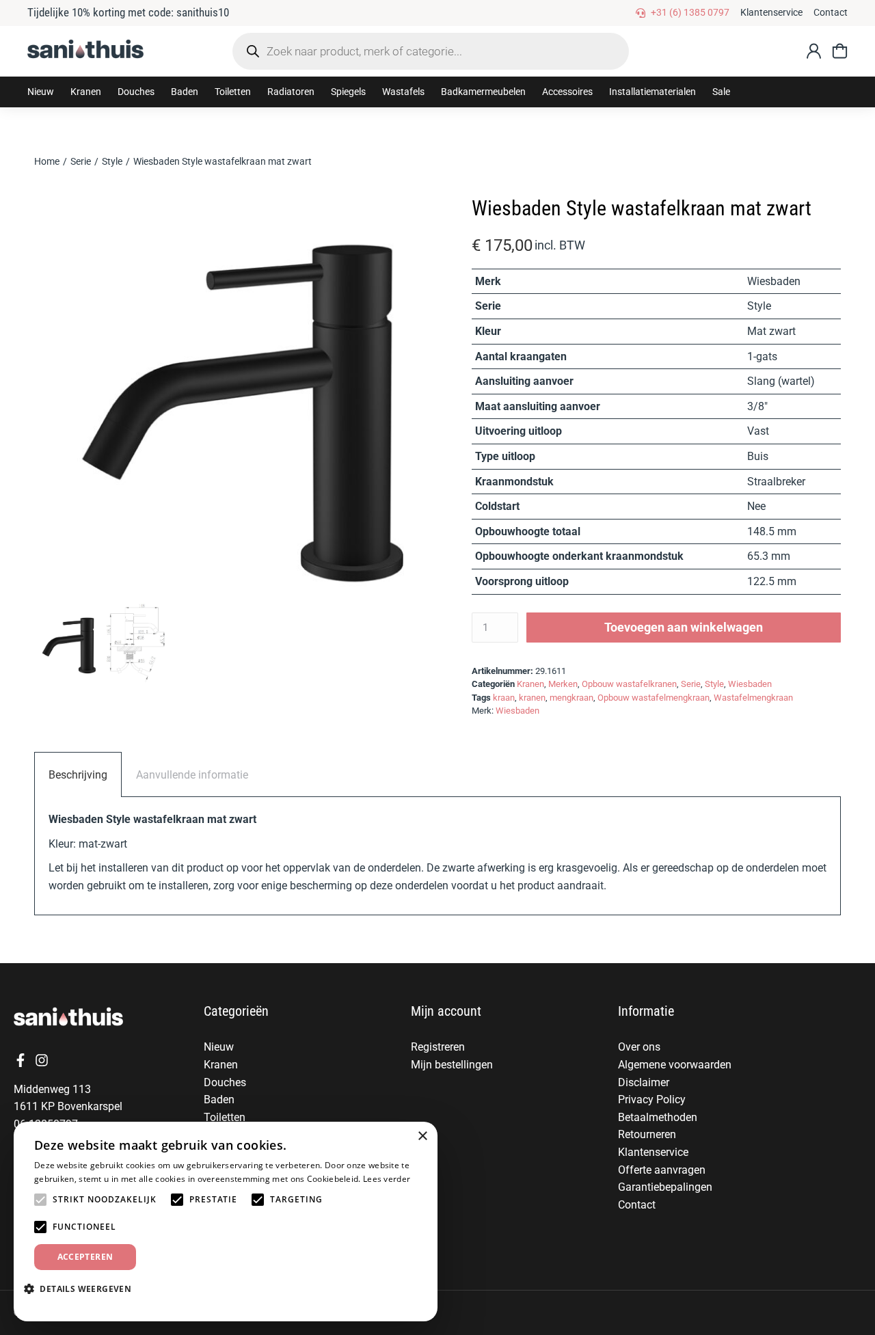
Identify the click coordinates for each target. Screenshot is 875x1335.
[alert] (226, 1221)
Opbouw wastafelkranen (629, 684)
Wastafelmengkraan (753, 697)
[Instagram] (42, 1060)
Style (714, 684)
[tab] (78, 775)
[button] (85, 92)
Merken (563, 684)
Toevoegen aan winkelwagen (683, 627)
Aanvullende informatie (192, 774)
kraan (504, 697)
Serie (691, 684)
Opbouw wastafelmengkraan (653, 697)
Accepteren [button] (85, 1257)
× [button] (422, 1136)
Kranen (530, 684)
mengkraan (571, 697)
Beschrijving (78, 774)
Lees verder (386, 1179)
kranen (532, 697)
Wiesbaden (750, 684)
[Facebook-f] (20, 1060)
